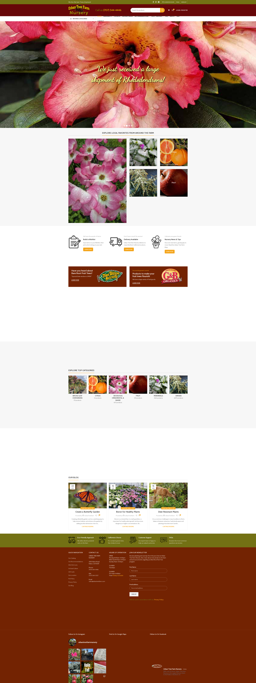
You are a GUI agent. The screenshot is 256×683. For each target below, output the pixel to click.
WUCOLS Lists (73, 565)
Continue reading (88, 526)
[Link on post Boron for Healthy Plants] (128, 495)
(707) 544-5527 (93, 575)
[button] (124, 126)
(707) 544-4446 (112, 10)
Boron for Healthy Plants (128, 511)
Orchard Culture (73, 568)
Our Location (72, 575)
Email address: (134, 584)
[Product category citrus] (174, 152)
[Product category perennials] (143, 152)
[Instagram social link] (155, 2)
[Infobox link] (82, 540)
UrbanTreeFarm (89, 516)
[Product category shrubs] (143, 183)
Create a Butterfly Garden (87, 511)
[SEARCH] (162, 10)
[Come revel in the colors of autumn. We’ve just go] (74, 654)
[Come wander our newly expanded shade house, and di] (87, 654)
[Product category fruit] (174, 183)
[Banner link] (97, 276)
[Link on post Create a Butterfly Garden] (87, 495)
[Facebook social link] (153, 2)
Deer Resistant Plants (168, 511)
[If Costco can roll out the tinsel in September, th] (74, 667)
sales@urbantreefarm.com (97, 581)
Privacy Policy (72, 582)
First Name (133, 567)
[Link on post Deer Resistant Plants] (168, 495)
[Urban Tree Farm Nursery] (157, 666)
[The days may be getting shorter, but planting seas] (87, 667)
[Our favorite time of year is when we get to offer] (100, 667)
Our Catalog (72, 558)
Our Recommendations (75, 561)
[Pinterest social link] (158, 2)
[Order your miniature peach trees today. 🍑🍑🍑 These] (100, 654)
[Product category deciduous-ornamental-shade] (97, 181)
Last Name (133, 576)
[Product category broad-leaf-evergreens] (77, 389)
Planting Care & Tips (88, 508)
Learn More (88, 249)
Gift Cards (71, 572)
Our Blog (71, 585)
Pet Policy (71, 579)
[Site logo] (78, 10)
